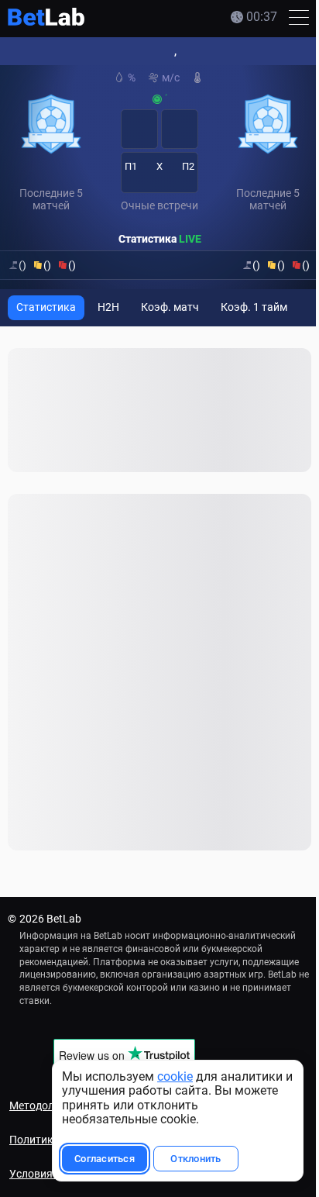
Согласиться (104, 1158)
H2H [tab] (108, 307)
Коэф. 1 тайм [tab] (254, 307)
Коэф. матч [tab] (170, 307)
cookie (175, 1076)
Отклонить (195, 1158)
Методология (43, 1105)
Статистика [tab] (46, 307)
